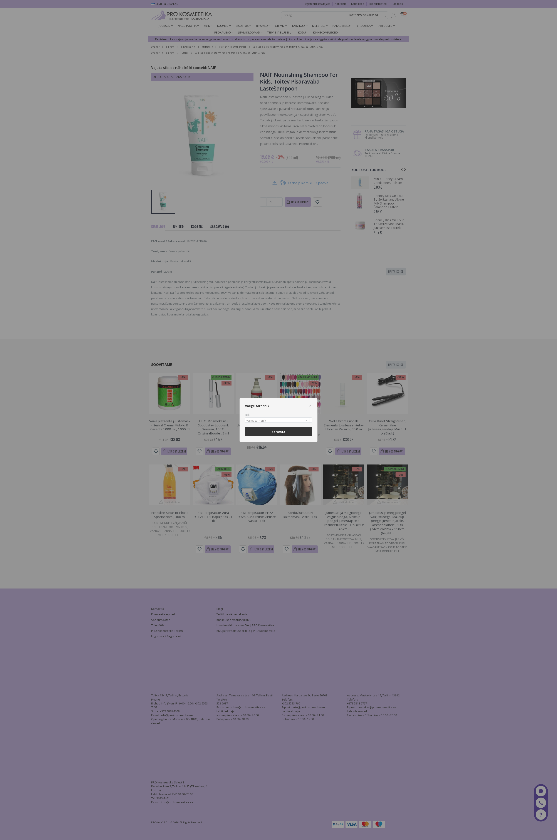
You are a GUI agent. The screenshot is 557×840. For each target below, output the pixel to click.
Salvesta (278, 432)
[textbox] (277, 421)
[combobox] (278, 420)
